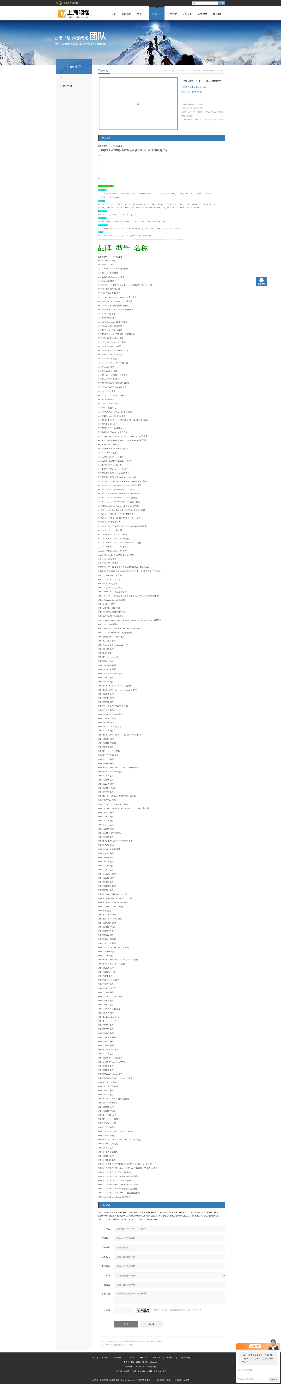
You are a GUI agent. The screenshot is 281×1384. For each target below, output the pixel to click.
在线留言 (202, 14)
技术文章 (172, 14)
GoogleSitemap (185, 1358)
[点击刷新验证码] (143, 1310)
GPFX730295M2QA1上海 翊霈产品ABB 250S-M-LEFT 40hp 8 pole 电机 (125, 1212)
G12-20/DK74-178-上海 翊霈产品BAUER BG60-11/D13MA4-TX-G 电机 (186, 1216)
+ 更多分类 (66, 85)
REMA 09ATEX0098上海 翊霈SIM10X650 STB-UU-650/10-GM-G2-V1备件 (134, 1341)
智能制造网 (151, 1367)
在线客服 (261, 284)
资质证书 (141, 14)
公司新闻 (187, 14)
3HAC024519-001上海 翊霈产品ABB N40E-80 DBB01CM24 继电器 (153, 1212)
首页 (113, 14)
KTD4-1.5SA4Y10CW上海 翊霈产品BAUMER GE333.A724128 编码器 (216, 1216)
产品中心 (157, 14)
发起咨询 (273, 1379)
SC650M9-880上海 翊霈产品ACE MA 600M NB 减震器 (180, 1212)
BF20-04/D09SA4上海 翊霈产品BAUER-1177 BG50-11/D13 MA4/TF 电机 (125, 1216)
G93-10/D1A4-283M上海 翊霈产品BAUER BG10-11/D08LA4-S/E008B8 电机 (218, 1212)
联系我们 (217, 14)
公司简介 (126, 14)
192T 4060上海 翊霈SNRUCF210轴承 (120, 1345)
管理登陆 (128, 1367)
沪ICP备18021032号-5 (163, 1380)
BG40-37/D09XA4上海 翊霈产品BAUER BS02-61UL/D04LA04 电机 (154, 1216)
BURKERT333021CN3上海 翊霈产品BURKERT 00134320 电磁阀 (152, 1219)
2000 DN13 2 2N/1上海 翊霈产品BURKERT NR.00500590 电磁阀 (122, 1219)
